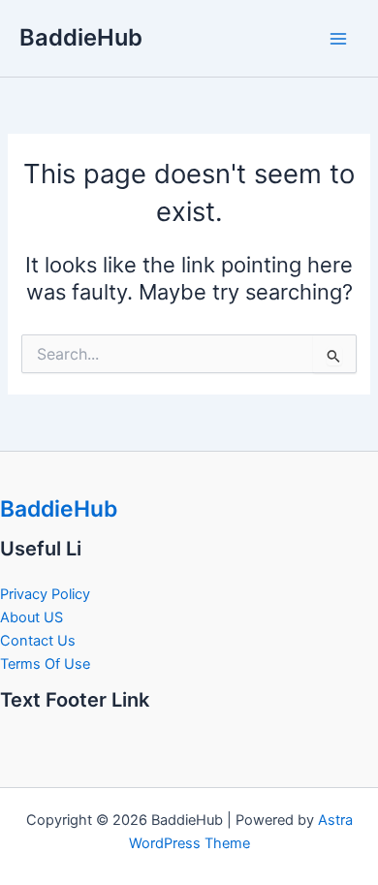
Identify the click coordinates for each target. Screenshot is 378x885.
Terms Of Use (45, 664)
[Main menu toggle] (338, 38)
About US (31, 617)
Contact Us (38, 640)
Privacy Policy (45, 594)
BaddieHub (80, 37)
